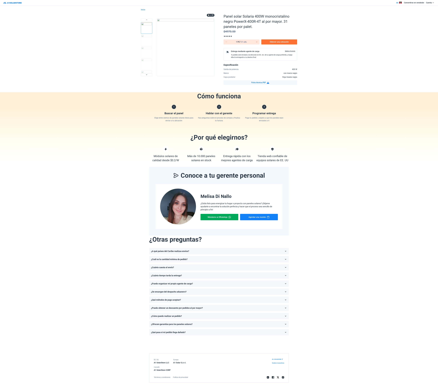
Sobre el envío (290, 51)
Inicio (143, 10)
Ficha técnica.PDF (258, 82)
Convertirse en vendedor (414, 3)
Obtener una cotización (279, 42)
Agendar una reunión (257, 217)
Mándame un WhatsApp (217, 217)
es (397, 3)
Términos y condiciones (162, 377)
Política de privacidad (180, 377)
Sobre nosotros (278, 363)
